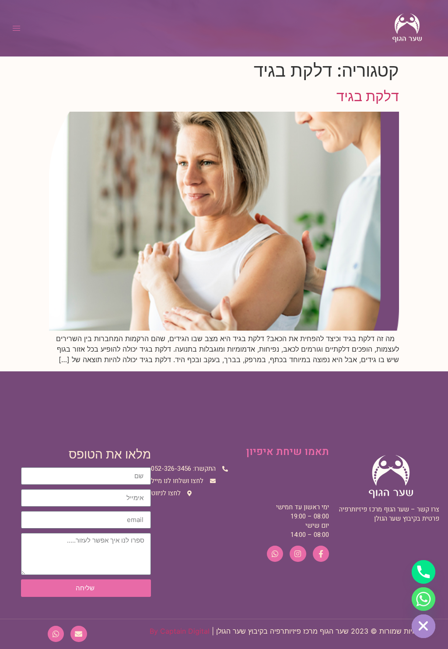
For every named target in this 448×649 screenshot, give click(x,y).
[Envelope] (78, 634)
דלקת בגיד (367, 96)
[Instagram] (298, 554)
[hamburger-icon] (16, 28)
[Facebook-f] (321, 554)
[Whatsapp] (275, 554)
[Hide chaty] (423, 626)
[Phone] (423, 572)
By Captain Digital (180, 631)
